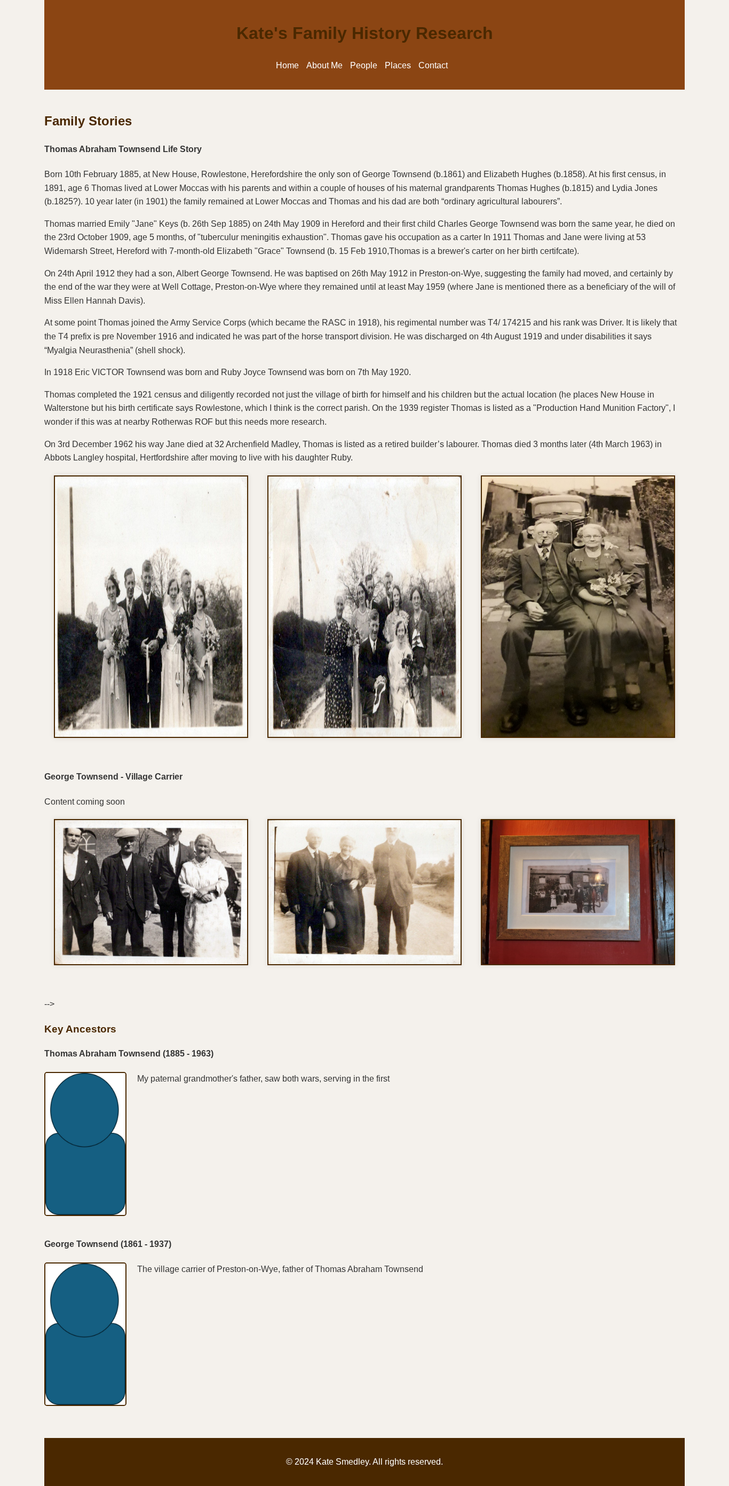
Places (398, 65)
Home (287, 65)
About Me (324, 65)
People (363, 65)
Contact (433, 65)
